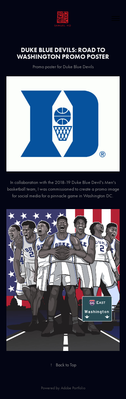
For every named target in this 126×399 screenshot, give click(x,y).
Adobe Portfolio (73, 388)
